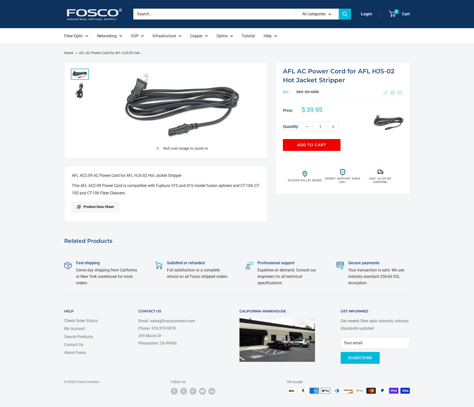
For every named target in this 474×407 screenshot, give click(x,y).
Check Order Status (81, 320)
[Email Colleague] (399, 92)
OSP (134, 36)
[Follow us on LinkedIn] (211, 391)
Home (69, 53)
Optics (222, 36)
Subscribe (360, 357)
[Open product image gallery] (389, 122)
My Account (74, 328)
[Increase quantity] (333, 127)
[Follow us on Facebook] (174, 391)
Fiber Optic (73, 36)
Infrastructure (164, 36)
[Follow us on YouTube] (202, 391)
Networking (107, 36)
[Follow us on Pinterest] (193, 391)
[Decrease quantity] (307, 127)
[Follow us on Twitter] (183, 391)
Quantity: (291, 126)
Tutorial (248, 36)
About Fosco (75, 352)
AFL (286, 92)
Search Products (78, 336)
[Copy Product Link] (385, 92)
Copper (196, 36)
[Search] (345, 14)
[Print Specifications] (392, 92)
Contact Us (73, 344)
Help (268, 36)
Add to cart (311, 144)
